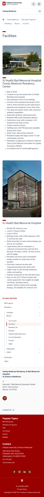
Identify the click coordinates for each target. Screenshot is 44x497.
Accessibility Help (22, 486)
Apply (10, 344)
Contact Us (7, 410)
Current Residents (15, 337)
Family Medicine (9, 11)
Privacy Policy (22, 489)
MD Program (8, 303)
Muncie (17, 24)
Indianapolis (10, 349)
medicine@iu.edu (9, 463)
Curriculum (13, 321)
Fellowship (8, 357)
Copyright (7, 492)
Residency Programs (10, 425)
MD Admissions (8, 422)
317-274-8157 (7, 459)
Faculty (11, 340)
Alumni (5, 434)
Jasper (8, 352)
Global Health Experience (17, 334)
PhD (4, 428)
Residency (8, 24)
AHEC (6, 361)
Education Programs (28, 20)
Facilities (12, 324)
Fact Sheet (6, 431)
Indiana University (34, 492)
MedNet (5, 437)
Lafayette (9, 313)
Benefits (11, 331)
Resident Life (13, 327)
